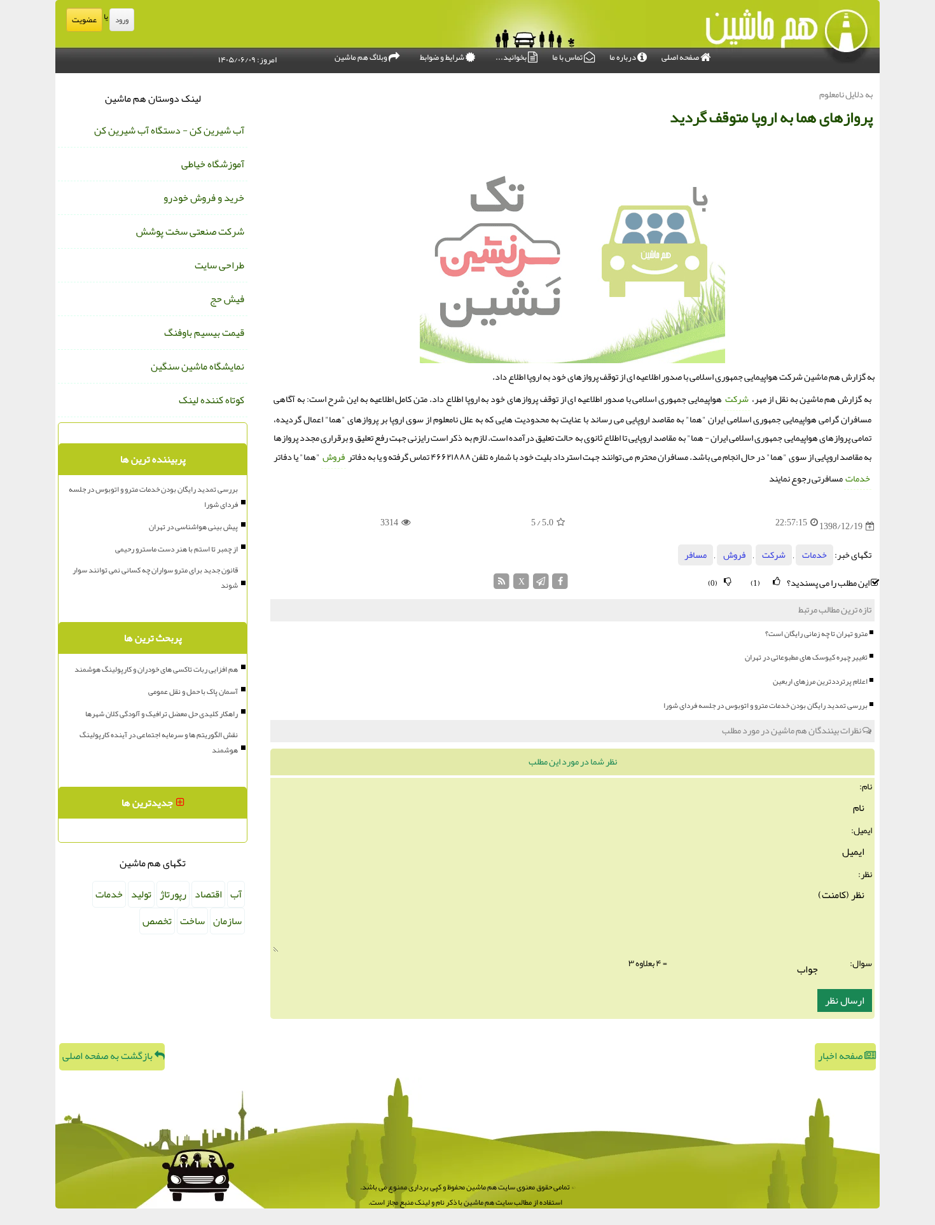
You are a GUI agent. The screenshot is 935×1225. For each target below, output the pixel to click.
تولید (141, 894)
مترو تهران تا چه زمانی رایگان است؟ (816, 633)
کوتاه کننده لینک (211, 400)
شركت (737, 399)
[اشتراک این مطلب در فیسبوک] (560, 585)
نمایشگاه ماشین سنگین (197, 366)
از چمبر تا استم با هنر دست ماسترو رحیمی (176, 549)
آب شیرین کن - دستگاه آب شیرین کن (169, 130)
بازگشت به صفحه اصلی (108, 1056)
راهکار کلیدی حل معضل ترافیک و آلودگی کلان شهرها (161, 713)
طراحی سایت (219, 265)
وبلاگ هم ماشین (362, 57)
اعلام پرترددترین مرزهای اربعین (820, 681)
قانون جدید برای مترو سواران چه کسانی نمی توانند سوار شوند (155, 577)
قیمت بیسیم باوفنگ (204, 332)
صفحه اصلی (680, 57)
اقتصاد (208, 894)
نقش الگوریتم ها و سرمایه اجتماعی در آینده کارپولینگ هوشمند (159, 742)
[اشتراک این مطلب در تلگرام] (541, 585)
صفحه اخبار (841, 1056)
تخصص (157, 921)
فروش (333, 457)
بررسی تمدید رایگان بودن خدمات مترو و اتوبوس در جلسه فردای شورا (765, 705)
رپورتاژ (173, 894)
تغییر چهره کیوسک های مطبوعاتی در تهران (806, 657)
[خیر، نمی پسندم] (728, 581)
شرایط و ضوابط (443, 57)
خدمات (857, 478)
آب (236, 894)
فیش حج (227, 299)
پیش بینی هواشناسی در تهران (193, 526)
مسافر (695, 555)
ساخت (192, 921)
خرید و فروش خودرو (203, 198)
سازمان (227, 921)
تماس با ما (568, 57)
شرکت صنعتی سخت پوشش (190, 231)
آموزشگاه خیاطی (212, 164)
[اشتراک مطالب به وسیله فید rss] (502, 585)
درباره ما (623, 57)
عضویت (84, 19)
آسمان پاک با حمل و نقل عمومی (193, 691)
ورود (121, 19)
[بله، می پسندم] (777, 581)
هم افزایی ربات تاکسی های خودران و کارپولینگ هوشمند (156, 669)
